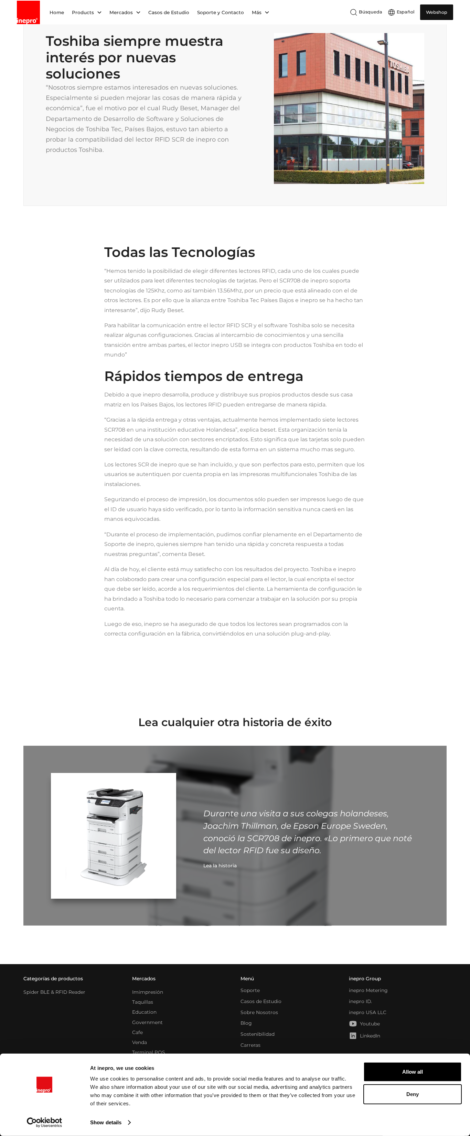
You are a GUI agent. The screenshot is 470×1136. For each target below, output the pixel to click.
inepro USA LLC (367, 1012)
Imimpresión (147, 991)
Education (144, 1012)
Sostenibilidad (258, 1034)
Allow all (412, 1072)
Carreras (250, 1045)
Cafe (137, 1032)
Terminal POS (148, 1052)
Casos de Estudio (168, 12)
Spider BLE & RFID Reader (54, 991)
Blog (246, 1023)
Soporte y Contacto (220, 12)
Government (147, 1022)
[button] (86, 12)
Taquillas (142, 1002)
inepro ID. (360, 1001)
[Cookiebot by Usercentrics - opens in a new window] (44, 1122)
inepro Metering (368, 990)
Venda (139, 1042)
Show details (105, 1122)
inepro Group (365, 978)
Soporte (250, 990)
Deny (412, 1094)
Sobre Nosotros (259, 1012)
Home (57, 12)
